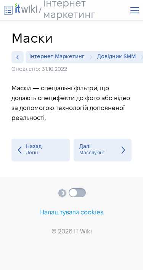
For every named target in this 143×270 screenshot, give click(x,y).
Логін (40, 150)
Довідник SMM (116, 56)
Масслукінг (103, 150)
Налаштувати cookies (71, 213)
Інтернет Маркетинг (56, 56)
